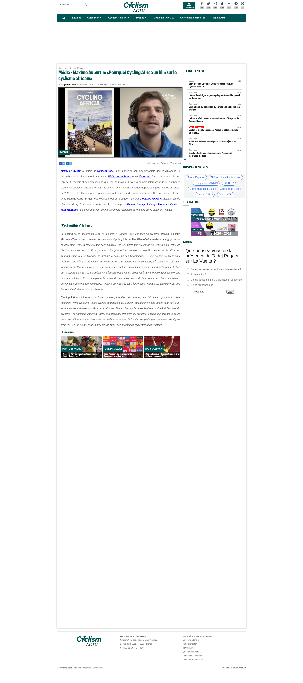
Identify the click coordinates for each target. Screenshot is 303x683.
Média (80, 68)
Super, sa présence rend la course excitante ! (216, 269)
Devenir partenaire (191, 640)
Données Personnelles (193, 659)
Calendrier (93, 17)
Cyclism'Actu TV (117, 17)
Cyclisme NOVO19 (164, 17)
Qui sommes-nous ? (192, 652)
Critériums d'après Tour (193, 17)
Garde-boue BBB (229, 189)
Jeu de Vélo (225, 194)
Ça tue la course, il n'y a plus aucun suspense (216, 279)
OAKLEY (229, 183)
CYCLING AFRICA (151, 198)
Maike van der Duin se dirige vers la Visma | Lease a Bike (215, 141)
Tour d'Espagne (196, 177)
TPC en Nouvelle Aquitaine (226, 177)
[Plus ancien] (185, 159)
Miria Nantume (69, 209)
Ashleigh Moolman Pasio (161, 204)
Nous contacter (190, 644)
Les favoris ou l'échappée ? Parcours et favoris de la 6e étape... (215, 130)
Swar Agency (239, 668)
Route (72, 68)
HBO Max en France (119, 176)
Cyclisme (62, 68)
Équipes (76, 17)
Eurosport (144, 176)
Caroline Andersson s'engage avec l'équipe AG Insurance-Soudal (215, 153)
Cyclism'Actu (105, 171)
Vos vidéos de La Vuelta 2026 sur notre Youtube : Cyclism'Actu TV (215, 84)
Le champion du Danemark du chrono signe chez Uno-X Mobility (215, 107)
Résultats (198, 291)
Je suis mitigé (198, 274)
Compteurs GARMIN (206, 183)
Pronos (140, 17)
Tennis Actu (219, 17)
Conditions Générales (192, 656)
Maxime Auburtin (71, 171)
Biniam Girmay (136, 204)
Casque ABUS (204, 194)
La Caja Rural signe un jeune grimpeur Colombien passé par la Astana (215, 95)
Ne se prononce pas (202, 285)
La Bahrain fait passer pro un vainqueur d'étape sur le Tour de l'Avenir (215, 118)
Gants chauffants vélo (202, 189)
